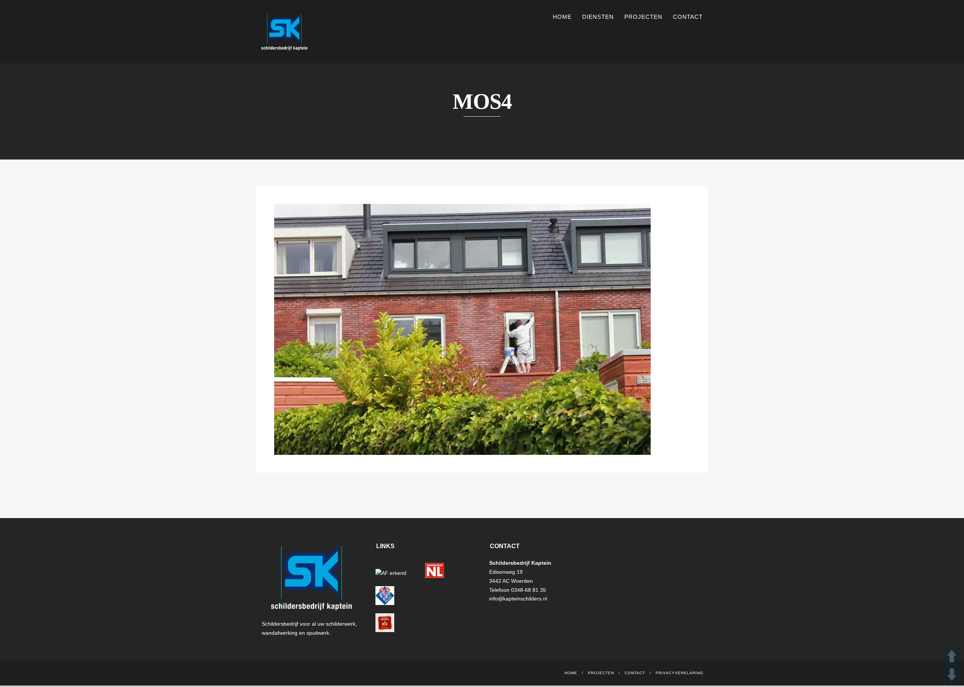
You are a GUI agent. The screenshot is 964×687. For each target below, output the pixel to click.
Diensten (598, 17)
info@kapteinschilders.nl (518, 599)
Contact (688, 17)
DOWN (951, 674)
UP (951, 655)
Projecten (643, 17)
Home (562, 17)
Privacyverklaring (679, 673)
